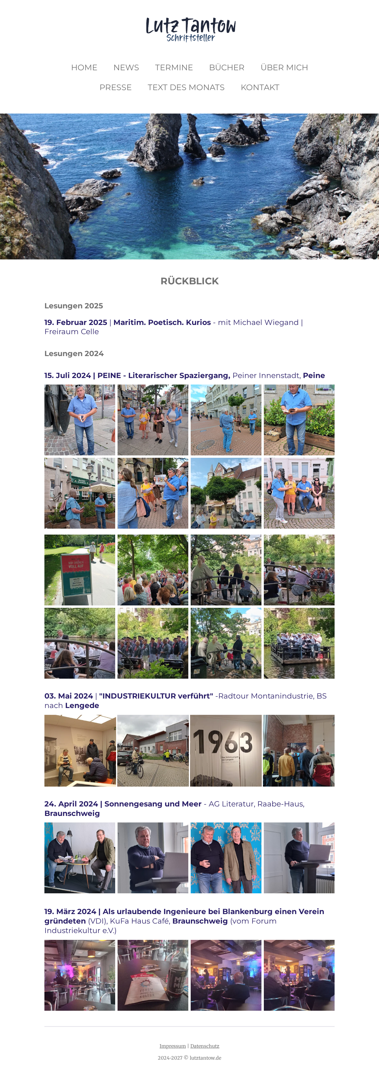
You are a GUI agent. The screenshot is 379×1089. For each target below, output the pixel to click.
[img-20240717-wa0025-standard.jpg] (153, 493)
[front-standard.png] (79, 858)
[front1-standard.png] (226, 858)
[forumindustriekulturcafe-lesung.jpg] (226, 975)
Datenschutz (204, 1046)
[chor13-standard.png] (299, 570)
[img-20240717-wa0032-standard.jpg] (79, 420)
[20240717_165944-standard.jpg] (226, 493)
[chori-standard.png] (299, 643)
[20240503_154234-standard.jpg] (80, 750)
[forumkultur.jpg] (79, 975)
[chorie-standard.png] (153, 643)
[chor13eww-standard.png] (153, 570)
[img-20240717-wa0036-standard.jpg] (299, 420)
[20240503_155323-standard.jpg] (153, 750)
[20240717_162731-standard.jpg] (79, 493)
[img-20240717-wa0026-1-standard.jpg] (153, 420)
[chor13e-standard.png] (226, 570)
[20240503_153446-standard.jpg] (226, 750)
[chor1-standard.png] (79, 643)
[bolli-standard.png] (299, 493)
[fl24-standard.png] (153, 858)
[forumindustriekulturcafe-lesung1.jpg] (299, 975)
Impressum (173, 1046)
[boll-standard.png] (226, 420)
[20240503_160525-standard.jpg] (298, 750)
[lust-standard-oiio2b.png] (299, 858)
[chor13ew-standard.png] (79, 570)
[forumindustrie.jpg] (153, 975)
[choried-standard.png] (226, 643)
